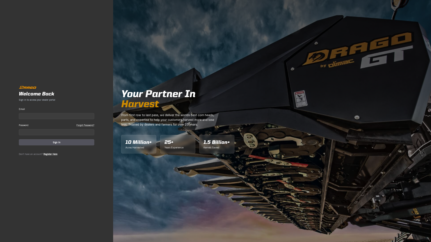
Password (23, 125)
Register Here (50, 154)
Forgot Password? (85, 125)
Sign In (56, 142)
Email (22, 109)
